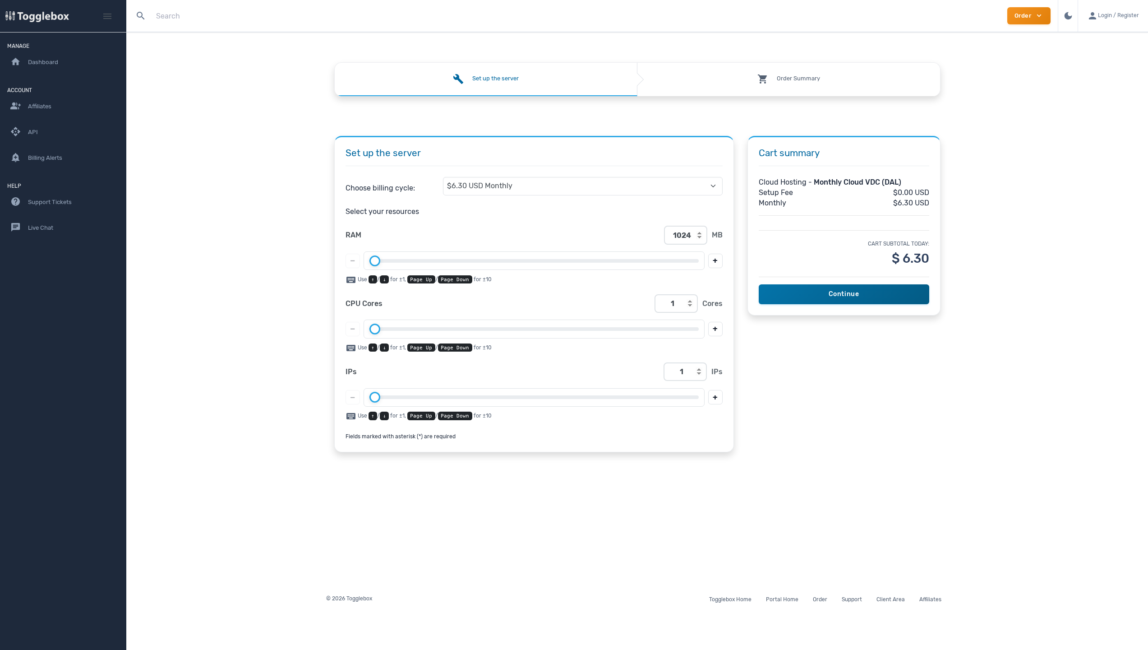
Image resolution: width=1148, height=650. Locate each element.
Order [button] (1028, 15)
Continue (844, 294)
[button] (1113, 16)
